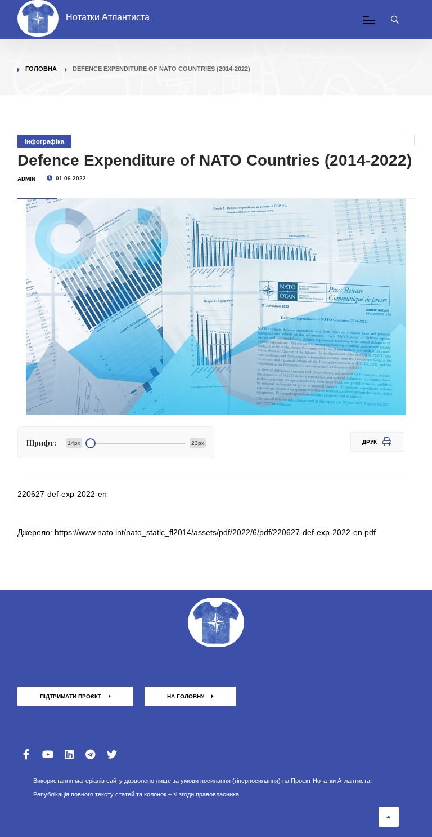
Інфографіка (44, 141)
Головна (41, 68)
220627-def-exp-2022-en (62, 493)
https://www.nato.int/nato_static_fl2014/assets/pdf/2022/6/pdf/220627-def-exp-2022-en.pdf (215, 532)
